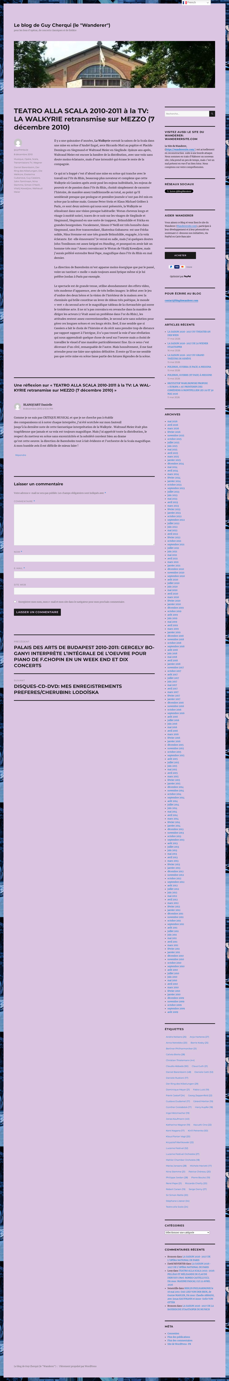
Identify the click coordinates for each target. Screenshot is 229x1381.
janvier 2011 (173, 952)
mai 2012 (172, 896)
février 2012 (173, 906)
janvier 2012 (173, 910)
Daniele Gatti (203, 1072)
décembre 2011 (175, 913)
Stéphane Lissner (177, 1201)
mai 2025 (172, 449)
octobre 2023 (174, 484)
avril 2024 (172, 470)
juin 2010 (172, 977)
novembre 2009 (175, 1001)
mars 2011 (172, 945)
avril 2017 (172, 688)
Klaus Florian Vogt (178, 1136)
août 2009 (172, 1012)
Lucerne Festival (177, 1148)
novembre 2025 (175, 435)
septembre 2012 (175, 882)
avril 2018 (172, 660)
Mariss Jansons (176, 1165)
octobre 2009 (174, 1005)
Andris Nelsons (176, 1036)
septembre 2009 (176, 1008)
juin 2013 (172, 850)
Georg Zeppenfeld (200, 1095)
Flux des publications (178, 1337)
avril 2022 (172, 534)
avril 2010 (172, 984)
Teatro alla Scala (177, 1206)
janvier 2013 (173, 868)
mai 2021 (172, 555)
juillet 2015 (173, 762)
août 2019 (172, 614)
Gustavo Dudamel (178, 1101)
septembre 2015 (175, 755)
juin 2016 (172, 723)
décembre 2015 (175, 744)
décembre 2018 (175, 635)
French (191, 2)
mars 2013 (172, 861)
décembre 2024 (175, 463)
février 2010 (173, 991)
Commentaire (24, 501)
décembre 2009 (175, 998)
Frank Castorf (175, 1095)
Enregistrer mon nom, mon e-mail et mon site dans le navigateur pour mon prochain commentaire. (71, 602)
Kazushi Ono (202, 1124)
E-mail (19, 568)
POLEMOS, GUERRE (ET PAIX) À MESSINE (189, 375)
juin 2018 (172, 653)
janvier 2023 (174, 512)
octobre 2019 (174, 611)
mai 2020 (172, 590)
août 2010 (172, 969)
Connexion (173, 1333)
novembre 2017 (175, 667)
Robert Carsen (175, 1189)
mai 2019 (172, 621)
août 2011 (172, 927)
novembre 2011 (175, 917)
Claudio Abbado (177, 1066)
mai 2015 (172, 769)
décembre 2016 (175, 702)
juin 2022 (172, 527)
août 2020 (172, 579)
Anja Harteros (199, 1036)
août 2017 (172, 674)
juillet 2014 (173, 804)
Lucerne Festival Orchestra (182, 1154)
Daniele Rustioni (177, 1077)
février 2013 (173, 864)
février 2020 (173, 600)
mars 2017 (173, 692)
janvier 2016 (174, 741)
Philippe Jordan (177, 1177)
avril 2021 (172, 558)
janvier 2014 (173, 825)
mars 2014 (173, 818)
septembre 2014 (175, 797)
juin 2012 (172, 892)
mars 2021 (173, 562)
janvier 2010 (173, 994)
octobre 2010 (174, 962)
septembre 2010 (175, 966)
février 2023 (173, 509)
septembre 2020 (176, 576)
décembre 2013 (175, 829)
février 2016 (173, 737)
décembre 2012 (175, 871)
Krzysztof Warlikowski (180, 1142)
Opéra (27, 159)
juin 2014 (172, 808)
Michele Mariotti (201, 1165)
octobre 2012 (174, 878)
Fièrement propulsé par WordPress (78, 1366)
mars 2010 (173, 987)
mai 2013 (172, 853)
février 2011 (173, 948)
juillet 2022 (173, 523)
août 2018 (172, 650)
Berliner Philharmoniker (181, 1048)
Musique (18, 159)
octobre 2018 (174, 643)
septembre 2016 (176, 713)
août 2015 (172, 759)
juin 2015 (172, 766)
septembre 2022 (176, 519)
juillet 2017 (173, 678)
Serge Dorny (198, 1189)
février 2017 (173, 695)
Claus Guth (200, 1066)
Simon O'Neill (32, 184)
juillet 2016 (173, 720)
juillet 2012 (173, 889)
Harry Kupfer (204, 1107)
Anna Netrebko (176, 1042)
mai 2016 (172, 727)
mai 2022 (172, 530)
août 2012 (172, 885)
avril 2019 (172, 625)
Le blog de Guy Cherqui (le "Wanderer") (62, 25)
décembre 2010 (175, 955)
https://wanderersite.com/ (180, 149)
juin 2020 (172, 586)
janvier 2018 (173, 664)
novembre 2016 (175, 706)
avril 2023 (172, 502)
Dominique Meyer (178, 1089)
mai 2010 (172, 980)
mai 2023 (172, 498)
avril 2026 (172, 425)
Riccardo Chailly (196, 1183)
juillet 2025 (173, 442)
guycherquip (21, 149)
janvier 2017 (173, 699)
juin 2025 (172, 446)
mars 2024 (173, 474)
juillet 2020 (173, 583)
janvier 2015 (173, 783)
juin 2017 (172, 681)
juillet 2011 (173, 931)
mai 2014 (172, 811)
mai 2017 (172, 685)
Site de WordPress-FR (179, 1344)
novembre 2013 (175, 832)
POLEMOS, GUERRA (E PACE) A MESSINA (189, 366)
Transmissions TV (23, 162)
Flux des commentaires (179, 1340)
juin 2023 (172, 495)
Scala (35, 159)
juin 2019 (172, 618)
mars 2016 (173, 734)
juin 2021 (172, 551)
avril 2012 (172, 899)
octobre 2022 (174, 516)
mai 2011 (172, 938)
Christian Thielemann (180, 1060)
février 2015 (173, 780)
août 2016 (172, 716)
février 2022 (173, 537)
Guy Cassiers (33, 177)
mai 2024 (172, 467)
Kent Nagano (175, 1130)
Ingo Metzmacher (177, 1113)
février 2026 (174, 432)
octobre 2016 (174, 709)
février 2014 (173, 822)
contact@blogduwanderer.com (181, 300)
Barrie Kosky (199, 1042)
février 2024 (173, 477)
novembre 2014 (175, 790)
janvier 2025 (174, 460)
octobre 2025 (174, 439)
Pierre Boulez (200, 1177)
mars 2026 (173, 428)
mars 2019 (173, 628)
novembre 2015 (175, 748)
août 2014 (172, 801)
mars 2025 (173, 456)
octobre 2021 (174, 541)
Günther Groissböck (179, 1107)
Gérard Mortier (203, 1101)
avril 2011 (172, 941)
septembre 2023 (176, 488)
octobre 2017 (174, 671)
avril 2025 (172, 453)
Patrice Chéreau (200, 1171)
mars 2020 (173, 597)
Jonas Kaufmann (177, 1118)
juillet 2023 (173, 491)
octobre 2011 (174, 920)
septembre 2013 (175, 839)
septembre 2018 (175, 646)
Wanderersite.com (186, 226)
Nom (18, 551)
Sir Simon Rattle (177, 1195)
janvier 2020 (174, 604)
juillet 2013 (173, 846)
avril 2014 (172, 815)
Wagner (37, 162)
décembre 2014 (175, 787)
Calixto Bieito (175, 1054)
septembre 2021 (175, 544)
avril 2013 (172, 857)
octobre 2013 (174, 836)
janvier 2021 (173, 565)
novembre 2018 (175, 639)
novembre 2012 (175, 875)
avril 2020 (172, 593)
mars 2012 (173, 903)
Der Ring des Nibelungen (182, 1083)
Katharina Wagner (178, 1124)
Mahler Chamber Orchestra (183, 1160)
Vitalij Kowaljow (22, 188)
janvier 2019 (174, 632)
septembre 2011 (175, 924)
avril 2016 (172, 730)
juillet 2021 (173, 548)
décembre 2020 (175, 569)
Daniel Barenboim (24, 167)
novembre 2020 (175, 572)
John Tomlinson (22, 181)
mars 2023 (173, 505)
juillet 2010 (173, 973)
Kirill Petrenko (198, 1130)
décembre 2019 (175, 607)
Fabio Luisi (201, 1089)
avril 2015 (172, 773)
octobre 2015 (174, 752)
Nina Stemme (175, 1171)
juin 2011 (172, 934)
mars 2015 (173, 776)
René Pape (174, 1183)
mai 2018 (172, 657)
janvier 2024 (174, 481)
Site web (20, 584)
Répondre (20, 455)
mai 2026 (172, 421)
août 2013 (172, 843)
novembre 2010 (175, 959)
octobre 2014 (174, 794)
